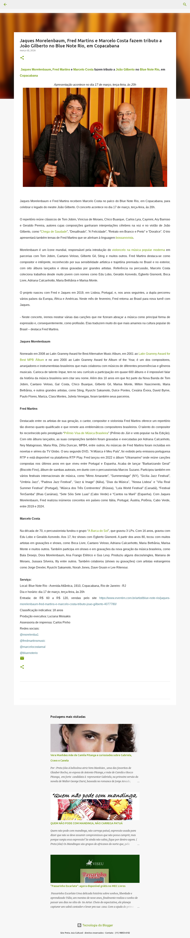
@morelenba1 (29, 634)
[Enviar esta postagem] (22, 659)
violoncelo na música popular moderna (138, 249)
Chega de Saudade (54, 231)
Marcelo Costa (83, 69)
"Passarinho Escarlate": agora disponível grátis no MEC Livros (87, 886)
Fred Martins (61, 69)
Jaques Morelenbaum (36, 69)
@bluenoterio (29, 653)
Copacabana (29, 75)
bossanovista (124, 237)
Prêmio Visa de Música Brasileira (86, 433)
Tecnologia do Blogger (97, 925)
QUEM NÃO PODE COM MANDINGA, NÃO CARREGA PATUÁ (86, 823)
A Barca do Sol (98, 530)
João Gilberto (125, 69)
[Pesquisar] (15, 4)
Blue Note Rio (149, 69)
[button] (22, 58)
